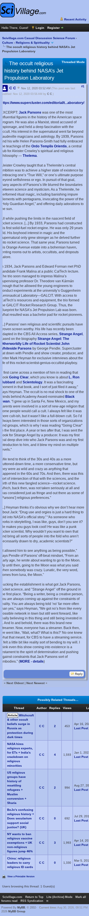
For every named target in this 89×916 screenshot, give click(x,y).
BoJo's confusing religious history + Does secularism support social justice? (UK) (20, 818)
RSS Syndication (32, 900)
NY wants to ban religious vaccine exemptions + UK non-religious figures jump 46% (20, 842)
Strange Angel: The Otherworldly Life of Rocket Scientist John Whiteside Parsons (35, 343)
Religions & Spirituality (33, 42)
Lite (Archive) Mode (59, 897)
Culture (7, 42)
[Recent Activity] (73, 19)
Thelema (30, 155)
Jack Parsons (30, 112)
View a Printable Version (21, 876)
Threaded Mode (73, 62)
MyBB (21, 907)
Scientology (32, 382)
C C (49, 94)
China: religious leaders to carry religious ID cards (20, 863)
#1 (82, 86)
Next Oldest (15, 683)
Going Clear (19, 377)
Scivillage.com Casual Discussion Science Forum (38, 38)
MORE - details (32, 661)
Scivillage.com (12, 897)
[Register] (55, 27)
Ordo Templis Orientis (49, 146)
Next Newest (35, 683)
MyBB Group (16, 911)
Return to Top (34, 897)
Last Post (81, 728)
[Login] (37, 27)
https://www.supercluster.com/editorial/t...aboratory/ (42, 103)
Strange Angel (71, 334)
